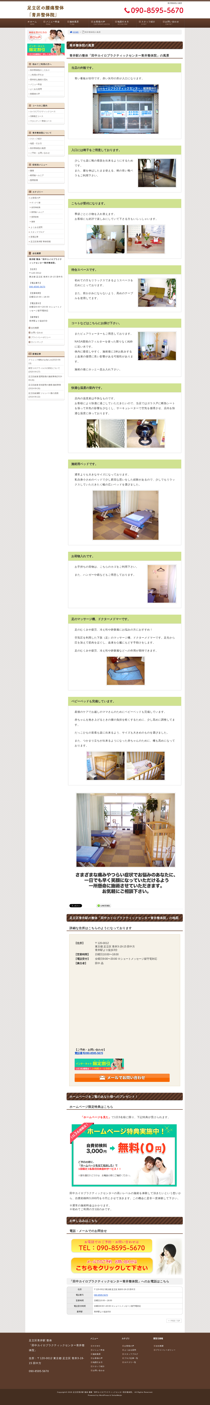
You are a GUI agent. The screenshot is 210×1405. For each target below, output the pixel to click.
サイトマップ (37, 342)
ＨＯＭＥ (97, 1346)
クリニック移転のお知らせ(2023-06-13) (44, 362)
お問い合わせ (172, 22)
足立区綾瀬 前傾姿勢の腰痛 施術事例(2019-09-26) (44, 387)
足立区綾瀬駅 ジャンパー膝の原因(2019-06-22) (43, 395)
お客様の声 (102, 22)
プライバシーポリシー (41, 337)
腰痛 (32, 171)
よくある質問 (36, 89)
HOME (76, 32)
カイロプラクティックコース (43, 111)
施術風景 (74, 22)
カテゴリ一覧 (130, 1362)
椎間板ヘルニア (37, 175)
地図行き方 (123, 22)
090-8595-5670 (101, 1295)
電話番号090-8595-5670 (89, 1053)
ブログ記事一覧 (131, 1358)
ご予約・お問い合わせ (40, 153)
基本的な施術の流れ (39, 79)
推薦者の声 (35, 94)
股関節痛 (34, 180)
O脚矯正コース (36, 116)
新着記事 (34, 237)
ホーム (33, 22)
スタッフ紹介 (148, 22)
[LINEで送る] (103, 905)
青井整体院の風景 (38, 148)
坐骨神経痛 (35, 207)
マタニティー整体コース (41, 121)
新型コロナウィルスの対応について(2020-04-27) (44, 370)
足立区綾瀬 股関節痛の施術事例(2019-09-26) (45, 378)
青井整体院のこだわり (40, 70)
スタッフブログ (37, 232)
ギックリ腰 (35, 203)
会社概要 (35, 328)
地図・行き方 (36, 143)
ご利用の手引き (37, 75)
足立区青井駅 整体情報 (41, 241)
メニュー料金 (53, 22)
